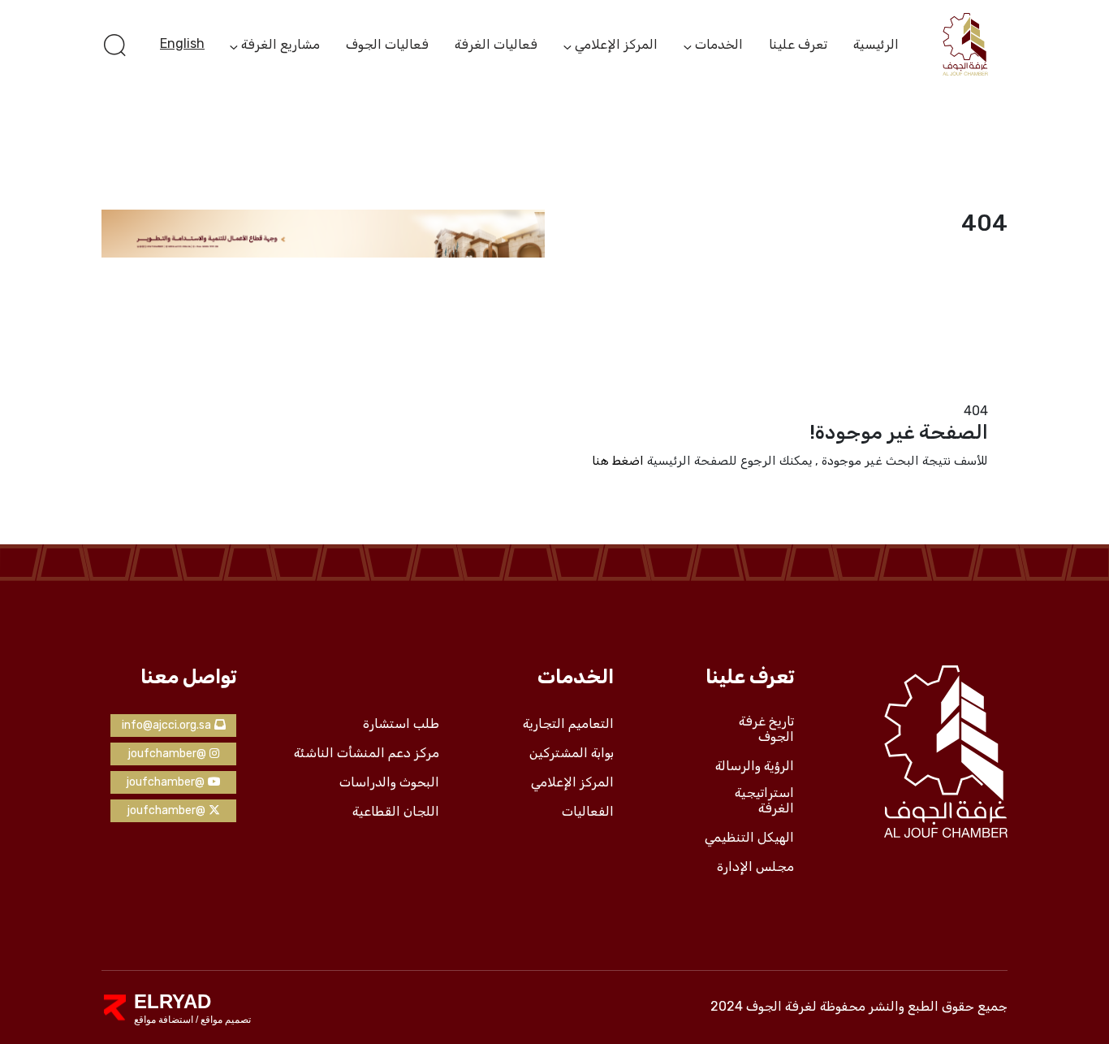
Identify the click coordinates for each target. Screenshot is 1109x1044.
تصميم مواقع (224, 1019)
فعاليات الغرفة (496, 44)
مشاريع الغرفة (280, 45)
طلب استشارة (401, 724)
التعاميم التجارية (568, 724)
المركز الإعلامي (616, 45)
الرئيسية (876, 44)
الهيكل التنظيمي (749, 837)
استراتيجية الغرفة (764, 801)
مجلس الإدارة (755, 867)
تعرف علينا (798, 44)
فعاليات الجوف (387, 44)
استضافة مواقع (163, 1019)
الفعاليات (588, 811)
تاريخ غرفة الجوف (766, 729)
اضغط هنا (618, 460)
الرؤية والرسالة (754, 766)
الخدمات (719, 45)
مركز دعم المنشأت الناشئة (366, 753)
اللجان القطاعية (395, 811)
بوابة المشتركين (571, 753)
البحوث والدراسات (389, 782)
